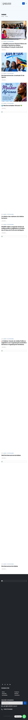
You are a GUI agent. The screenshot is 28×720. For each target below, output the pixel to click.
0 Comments (11, 41)
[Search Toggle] (26, 3)
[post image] (14, 30)
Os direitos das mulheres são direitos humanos (12, 217)
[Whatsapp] (24, 716)
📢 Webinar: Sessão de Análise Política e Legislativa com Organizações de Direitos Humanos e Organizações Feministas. (14, 342)
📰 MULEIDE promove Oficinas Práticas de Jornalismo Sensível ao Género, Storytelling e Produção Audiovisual (13, 45)
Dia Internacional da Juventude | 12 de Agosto (12, 76)
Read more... (4, 49)
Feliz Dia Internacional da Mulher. (11, 455)
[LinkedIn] (10, 684)
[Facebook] (2, 684)
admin (5, 41)
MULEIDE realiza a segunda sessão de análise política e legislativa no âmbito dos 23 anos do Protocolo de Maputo (13, 228)
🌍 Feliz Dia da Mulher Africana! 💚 (11, 105)
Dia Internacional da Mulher (9, 566)
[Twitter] (5, 684)
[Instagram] (7, 684)
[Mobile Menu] (23, 3)
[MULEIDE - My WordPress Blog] (6, 3)
